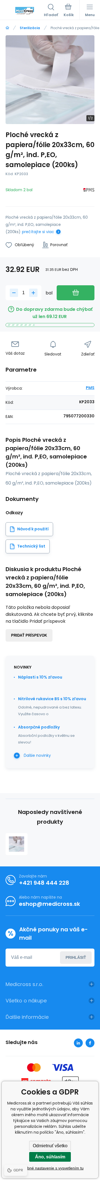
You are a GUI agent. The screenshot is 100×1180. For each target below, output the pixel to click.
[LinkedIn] (78, 1042)
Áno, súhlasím (50, 1156)
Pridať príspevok (29, 635)
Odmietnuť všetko (50, 1145)
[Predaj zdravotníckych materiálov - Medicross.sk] (7, 28)
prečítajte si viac (38, 232)
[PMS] (88, 190)
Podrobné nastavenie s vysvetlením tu (50, 1168)
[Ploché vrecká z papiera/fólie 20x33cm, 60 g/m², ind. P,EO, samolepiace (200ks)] (17, 844)
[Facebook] (90, 1042)
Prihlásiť (76, 957)
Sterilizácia (30, 28)
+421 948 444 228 (44, 883)
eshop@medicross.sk (49, 904)
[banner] (25, 11)
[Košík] (69, 11)
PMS (90, 387)
